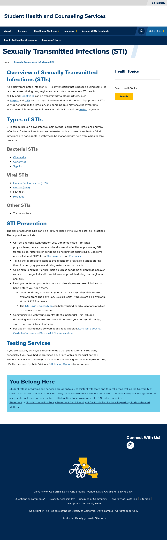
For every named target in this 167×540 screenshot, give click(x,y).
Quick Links (155, 31)
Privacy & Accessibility (61, 499)
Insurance (69, 31)
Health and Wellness (45, 31)
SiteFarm (100, 518)
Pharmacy (75, 256)
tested (83, 109)
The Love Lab (54, 256)
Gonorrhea (19, 162)
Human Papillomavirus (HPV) (30, 183)
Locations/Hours (51, 40)
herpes (14, 100)
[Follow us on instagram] (130, 445)
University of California (123, 499)
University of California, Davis (51, 491)
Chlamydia (19, 157)
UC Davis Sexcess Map (39, 306)
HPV (27, 100)
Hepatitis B (27, 96)
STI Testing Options (61, 364)
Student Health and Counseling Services (55, 16)
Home (6, 62)
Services (22, 31)
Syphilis (18, 166)
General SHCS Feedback (95, 31)
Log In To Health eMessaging (20, 40)
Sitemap (145, 499)
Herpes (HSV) (21, 187)
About (7, 31)
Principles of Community (92, 499)
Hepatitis (18, 196)
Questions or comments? (30, 499)
